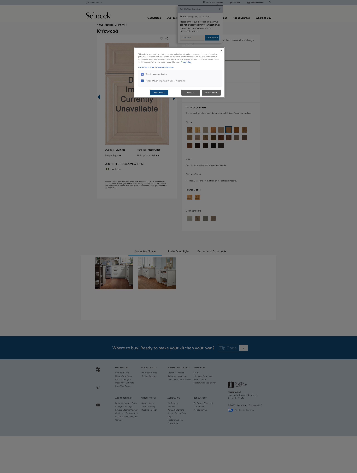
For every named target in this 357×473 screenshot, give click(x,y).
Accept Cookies (211, 92)
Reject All (191, 92)
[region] (179, 72)
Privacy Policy (186, 62)
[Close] (221, 51)
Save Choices (159, 92)
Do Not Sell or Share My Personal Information (155, 67)
